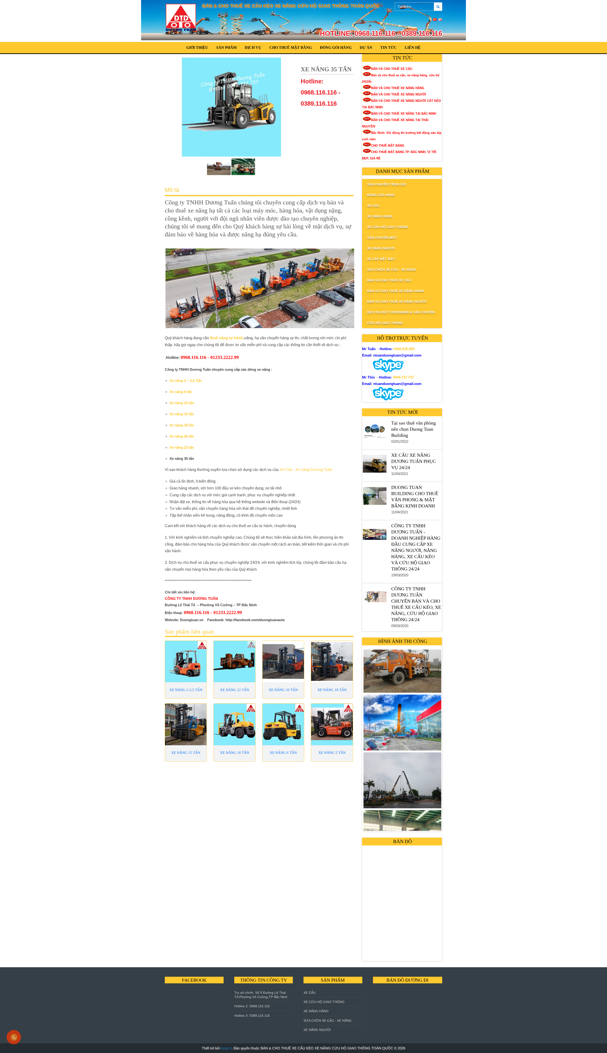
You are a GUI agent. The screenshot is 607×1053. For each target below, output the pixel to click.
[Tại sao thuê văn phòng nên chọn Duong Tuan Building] (374, 432)
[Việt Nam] (435, 19)
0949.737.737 (403, 377)
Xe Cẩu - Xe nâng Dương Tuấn (306, 470)
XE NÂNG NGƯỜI (317, 1030)
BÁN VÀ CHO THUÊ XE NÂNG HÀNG (397, 88)
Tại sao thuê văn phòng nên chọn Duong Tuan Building (413, 429)
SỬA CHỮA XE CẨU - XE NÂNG (328, 1020)
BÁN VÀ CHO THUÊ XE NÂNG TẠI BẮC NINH (403, 113)
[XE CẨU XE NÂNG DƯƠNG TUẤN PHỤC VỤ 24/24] (374, 465)
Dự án (366, 47)
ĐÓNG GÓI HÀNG (336, 47)
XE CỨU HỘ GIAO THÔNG (324, 1002)
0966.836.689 (404, 349)
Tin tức (388, 47)
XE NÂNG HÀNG (316, 1011)
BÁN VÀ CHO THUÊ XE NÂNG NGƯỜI (398, 94)
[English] (440, 19)
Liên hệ (413, 47)
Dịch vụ (253, 47)
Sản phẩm (226, 47)
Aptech (226, 1048)
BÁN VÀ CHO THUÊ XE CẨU (391, 69)
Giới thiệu (197, 47)
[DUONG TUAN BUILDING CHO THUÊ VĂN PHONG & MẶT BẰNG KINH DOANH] (374, 497)
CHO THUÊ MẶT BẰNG (290, 47)
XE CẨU (310, 992)
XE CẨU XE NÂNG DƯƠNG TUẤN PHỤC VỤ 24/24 (413, 461)
